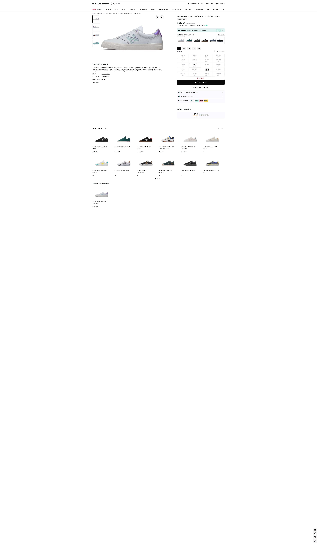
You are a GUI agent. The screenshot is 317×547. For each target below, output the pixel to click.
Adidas (132, 9)
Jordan (124, 9)
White (104, 79)
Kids (223, 9)
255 (121, 13)
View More (95, 82)
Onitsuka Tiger (163, 9)
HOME (93, 13)
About (202, 3)
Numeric (115, 13)
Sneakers (99, 13)
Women (215, 9)
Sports (108, 9)
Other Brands (177, 9)
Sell (212, 3)
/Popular (97, 9)
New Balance (143, 9)
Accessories (199, 9)
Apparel (188, 9)
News (207, 3)
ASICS (153, 9)
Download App (195, 3)
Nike (116, 9)
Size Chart (179, 51)
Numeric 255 (105, 76)
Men (208, 9)
